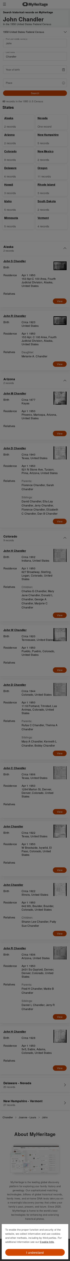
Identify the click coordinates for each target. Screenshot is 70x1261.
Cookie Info (47, 1242)
